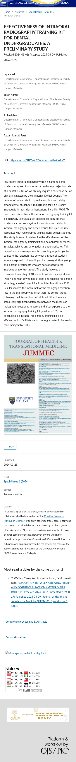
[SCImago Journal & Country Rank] (26, 653)
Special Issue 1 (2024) (40, 12)
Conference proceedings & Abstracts (26, 622)
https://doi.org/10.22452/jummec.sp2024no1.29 (37, 160)
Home (7, 12)
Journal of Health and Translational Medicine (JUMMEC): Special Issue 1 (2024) (39, 601)
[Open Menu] (3, 3)
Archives (19, 12)
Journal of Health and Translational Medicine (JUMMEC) (39, 3)
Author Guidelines (16, 637)
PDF (11, 447)
